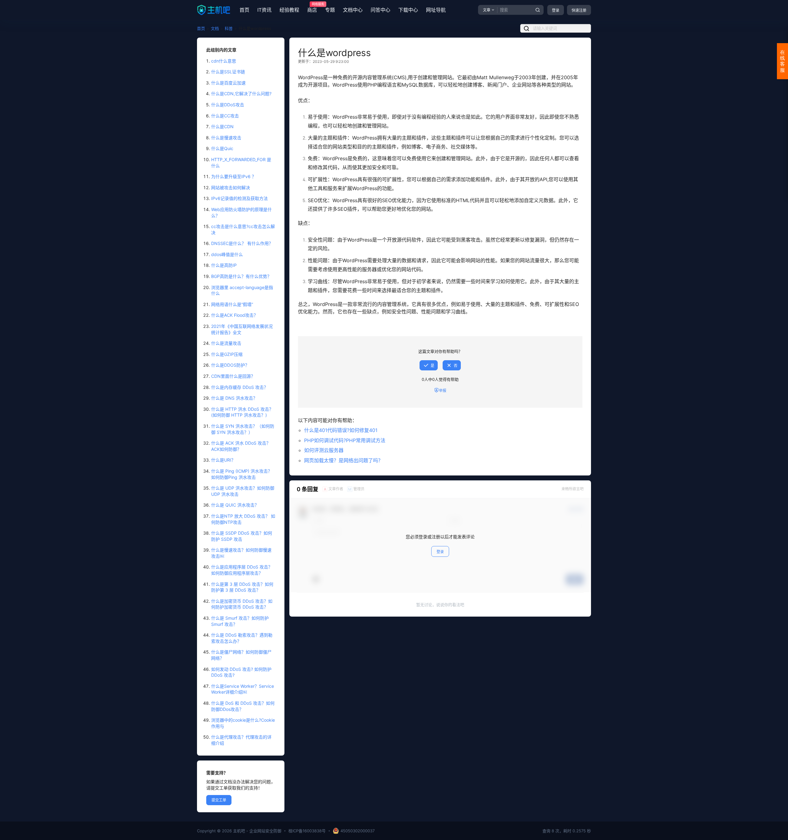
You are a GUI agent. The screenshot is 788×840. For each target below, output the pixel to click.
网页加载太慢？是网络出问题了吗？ (343, 460)
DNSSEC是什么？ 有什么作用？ (242, 243)
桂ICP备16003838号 (307, 830)
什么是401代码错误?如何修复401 (340, 430)
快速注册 (579, 10)
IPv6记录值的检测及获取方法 (239, 198)
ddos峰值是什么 (227, 254)
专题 (330, 10)
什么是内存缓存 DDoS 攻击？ (239, 387)
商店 (312, 7)
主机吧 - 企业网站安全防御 (256, 830)
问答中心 (380, 10)
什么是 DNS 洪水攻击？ (234, 398)
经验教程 (289, 10)
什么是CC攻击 (225, 115)
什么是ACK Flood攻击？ (234, 315)
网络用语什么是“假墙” (232, 304)
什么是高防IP (224, 265)
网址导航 (436, 10)
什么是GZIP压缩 (227, 354)
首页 (244, 10)
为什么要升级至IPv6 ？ (233, 176)
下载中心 (408, 10)
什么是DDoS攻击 (227, 104)
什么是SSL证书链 (228, 71)
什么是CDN (222, 126)
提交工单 (218, 800)
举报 (442, 390)
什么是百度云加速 (228, 82)
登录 (555, 10)
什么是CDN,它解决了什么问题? (241, 93)
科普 (229, 28)
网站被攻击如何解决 (230, 187)
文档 (215, 28)
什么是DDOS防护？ (230, 365)
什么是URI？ (223, 460)
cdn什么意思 (223, 60)
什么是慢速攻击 (226, 137)
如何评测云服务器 (324, 450)
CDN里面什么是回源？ (233, 376)
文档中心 (353, 10)
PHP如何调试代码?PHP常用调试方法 (344, 440)
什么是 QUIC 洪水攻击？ (235, 505)
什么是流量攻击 (226, 343)
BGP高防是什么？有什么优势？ (241, 276)
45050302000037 (357, 830)
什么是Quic (222, 148)
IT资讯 (264, 10)
